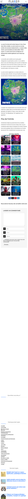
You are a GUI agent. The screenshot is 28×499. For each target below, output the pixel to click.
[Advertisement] (14, 25)
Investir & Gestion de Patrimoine (8, 438)
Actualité (3, 425)
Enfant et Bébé (4, 459)
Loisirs (2, 440)
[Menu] (1, 2)
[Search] (26, 2)
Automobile (3, 427)
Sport (2, 449)
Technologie (3, 451)
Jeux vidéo (16, 9)
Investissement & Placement (7, 434)
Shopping (3, 462)
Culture (2, 443)
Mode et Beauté (4, 447)
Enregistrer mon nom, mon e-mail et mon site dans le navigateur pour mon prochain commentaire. (14, 241)
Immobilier (3, 437)
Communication (4, 433)
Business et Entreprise (6, 431)
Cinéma (2, 441)
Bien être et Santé (5, 429)
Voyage (2, 464)
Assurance (3, 435)
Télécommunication (5, 453)
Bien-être (3, 430)
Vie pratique (3, 455)
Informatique (4, 452)
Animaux (3, 456)
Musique (3, 446)
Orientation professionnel (6, 461)
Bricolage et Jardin (5, 458)
